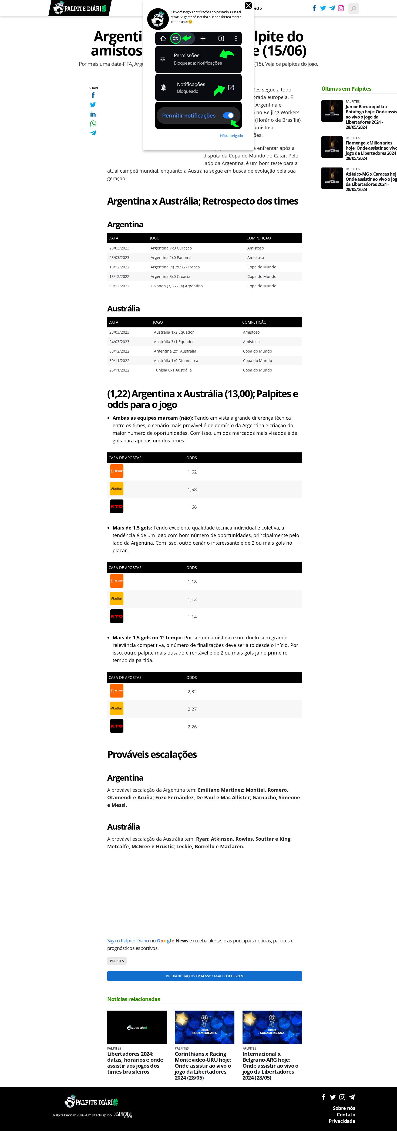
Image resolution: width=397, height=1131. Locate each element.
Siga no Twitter (332, 1097)
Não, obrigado (231, 135)
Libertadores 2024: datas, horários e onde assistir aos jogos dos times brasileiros (135, 1063)
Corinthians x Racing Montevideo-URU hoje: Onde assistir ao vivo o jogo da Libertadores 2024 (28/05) (203, 1066)
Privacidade (342, 1121)
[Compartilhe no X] (93, 104)
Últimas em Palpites (346, 88)
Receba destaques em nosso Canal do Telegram (204, 976)
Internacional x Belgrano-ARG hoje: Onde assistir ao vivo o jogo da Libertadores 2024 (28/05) (270, 1066)
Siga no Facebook (323, 1097)
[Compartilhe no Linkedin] (93, 114)
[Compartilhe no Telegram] (93, 133)
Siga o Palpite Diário (128, 940)
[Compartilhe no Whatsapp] (93, 123)
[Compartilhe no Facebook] (93, 95)
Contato (346, 1114)
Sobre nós (344, 1108)
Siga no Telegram (351, 1097)
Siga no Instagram (342, 1097)
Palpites (117, 961)
